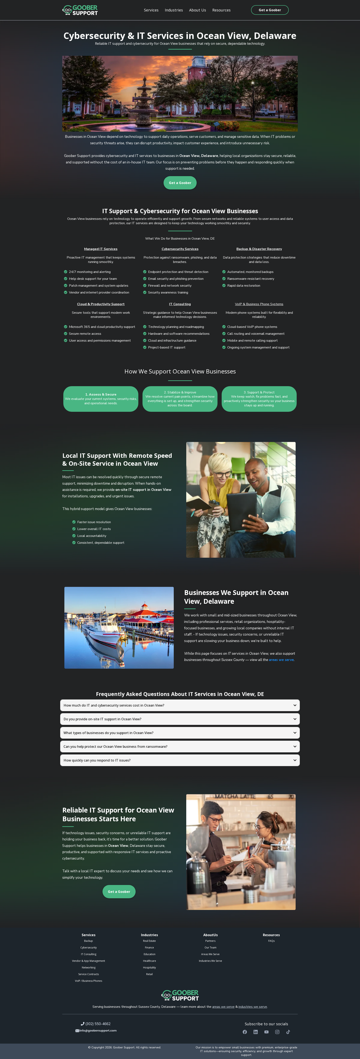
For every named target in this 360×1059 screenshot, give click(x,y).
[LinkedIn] (255, 1032)
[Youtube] (266, 1032)
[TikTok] (288, 1032)
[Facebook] (244, 1032)
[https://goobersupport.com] (80, 10)
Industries (174, 9)
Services (151, 9)
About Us (197, 9)
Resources (221, 9)
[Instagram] (277, 1032)
